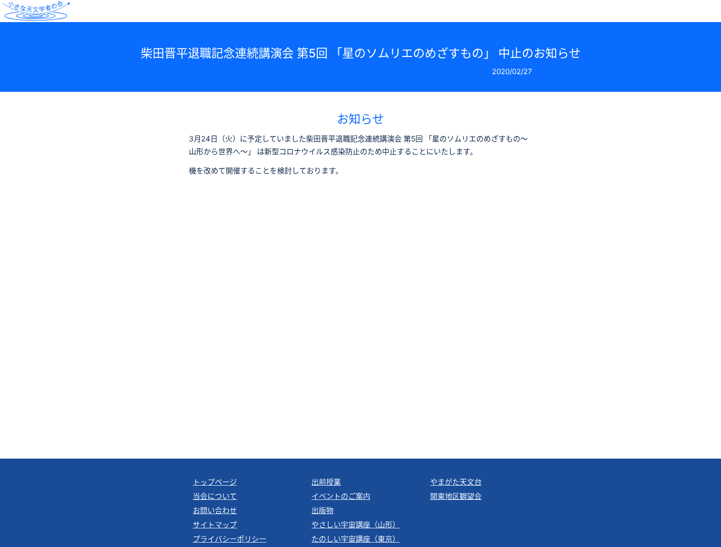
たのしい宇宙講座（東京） (355, 539)
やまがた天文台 (456, 482)
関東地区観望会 (456, 496)
